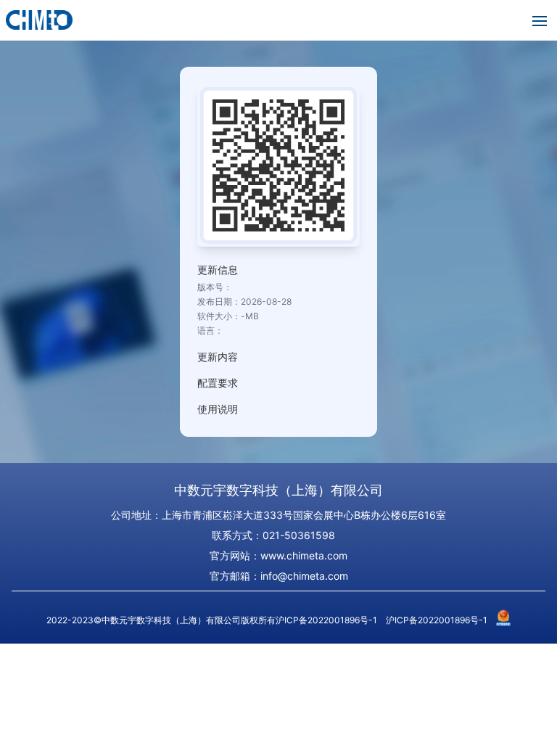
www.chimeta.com (303, 555)
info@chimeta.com (304, 576)
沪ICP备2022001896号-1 (436, 620)
